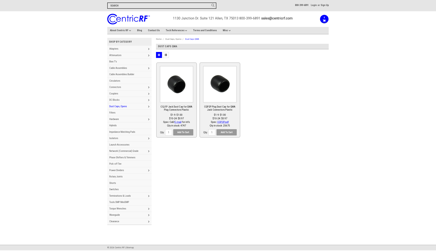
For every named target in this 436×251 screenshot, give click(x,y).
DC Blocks (114, 99)
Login (314, 5)
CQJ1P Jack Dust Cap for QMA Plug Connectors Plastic (176, 108)
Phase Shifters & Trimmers (122, 157)
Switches (114, 189)
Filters (112, 112)
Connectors (115, 87)
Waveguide (114, 214)
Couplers (113, 93)
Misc (226, 30)
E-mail (178, 122)
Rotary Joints (116, 176)
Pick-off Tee (115, 163)
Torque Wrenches (117, 208)
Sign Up (325, 5)
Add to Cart (183, 132)
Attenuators (115, 55)
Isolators (113, 138)
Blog (139, 30)
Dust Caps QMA (192, 39)
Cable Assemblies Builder (121, 74)
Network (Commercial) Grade (123, 151)
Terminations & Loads (120, 195)
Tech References (175, 30)
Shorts (112, 183)
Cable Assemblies (118, 68)
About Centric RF (119, 30)
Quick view (176, 99)
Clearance (114, 221)
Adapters (113, 48)
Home (159, 39)
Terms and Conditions (205, 30)
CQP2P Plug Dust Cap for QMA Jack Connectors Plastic (220, 108)
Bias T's (113, 61)
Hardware (114, 119)
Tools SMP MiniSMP (119, 202)
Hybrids (113, 125)
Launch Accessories (119, 144)
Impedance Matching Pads (122, 131)
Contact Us (154, 30)
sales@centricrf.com (277, 18)
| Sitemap (129, 247)
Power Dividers (116, 170)
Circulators (114, 80)
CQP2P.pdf (223, 122)
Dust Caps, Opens (118, 106)
